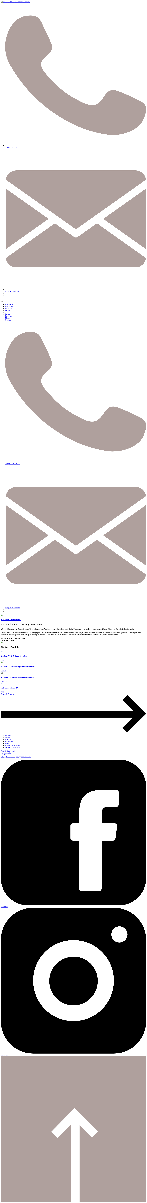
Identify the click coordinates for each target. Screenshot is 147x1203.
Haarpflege (9, 304)
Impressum (9, 741)
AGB (7, 743)
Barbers (7, 310)
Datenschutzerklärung (12, 745)
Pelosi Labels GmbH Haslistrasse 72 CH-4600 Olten (8, 753)
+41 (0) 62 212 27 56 (8, 757)
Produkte (8, 736)
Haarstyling (9, 306)
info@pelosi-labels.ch (12, 291)
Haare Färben (9, 308)
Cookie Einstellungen (12, 747)
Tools (7, 312)
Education (8, 316)
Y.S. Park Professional (11, 620)
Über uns (8, 320)
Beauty (7, 314)
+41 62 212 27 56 (11, 147)
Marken (7, 318)
